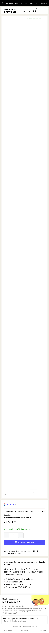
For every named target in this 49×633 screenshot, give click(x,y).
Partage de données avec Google (15, 621)
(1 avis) (17, 504)
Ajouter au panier (24, 542)
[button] (23, 11)
